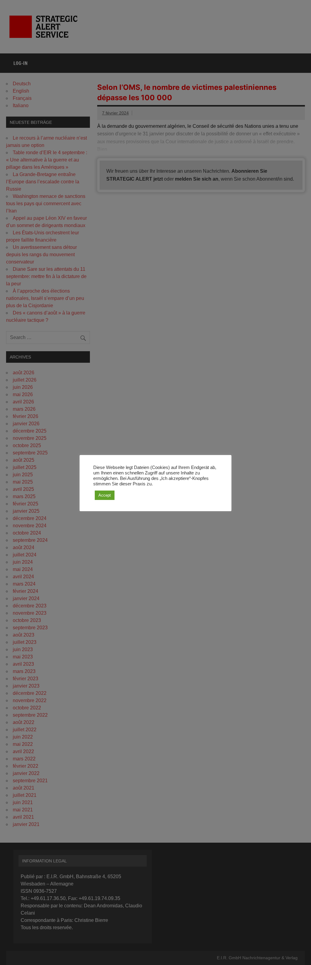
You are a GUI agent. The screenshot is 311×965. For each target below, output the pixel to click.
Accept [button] (104, 495)
